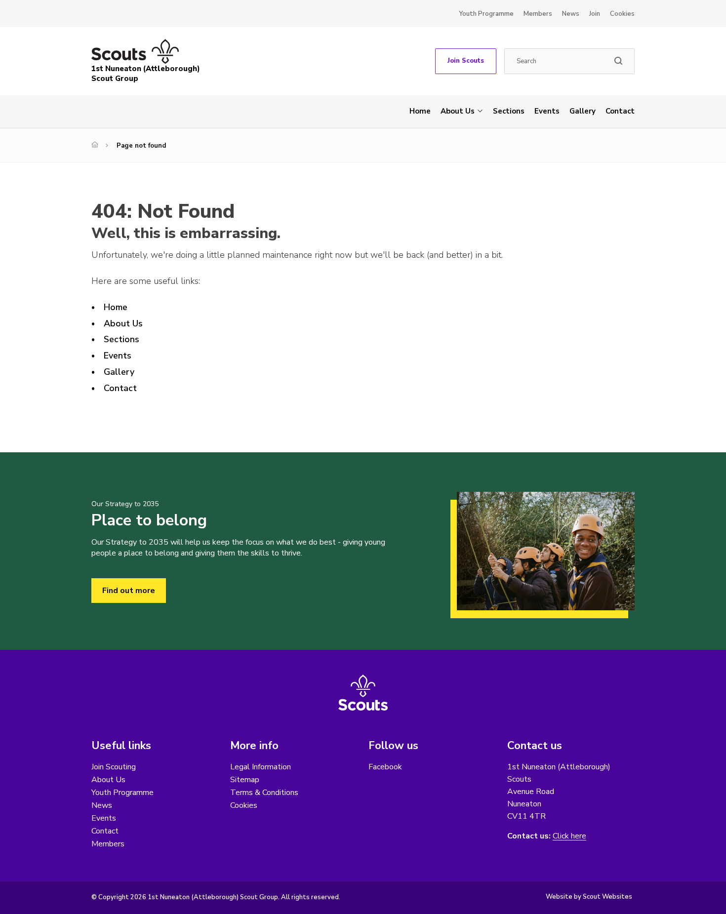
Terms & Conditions (264, 792)
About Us (458, 111)
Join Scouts (465, 60)
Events (547, 111)
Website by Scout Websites (589, 896)
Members (538, 13)
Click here (569, 836)
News (570, 13)
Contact (620, 111)
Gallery (582, 111)
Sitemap (244, 779)
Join (594, 13)
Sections (508, 111)
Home (420, 111)
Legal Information (260, 766)
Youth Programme (486, 13)
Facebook (385, 766)
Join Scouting (113, 766)
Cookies (622, 13)
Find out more (128, 590)
